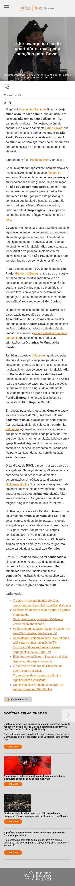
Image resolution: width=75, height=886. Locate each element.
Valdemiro (54, 172)
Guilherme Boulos (26, 273)
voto (8, 219)
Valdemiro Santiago (33, 109)
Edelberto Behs (40, 159)
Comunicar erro (18, 699)
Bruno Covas (53, 128)
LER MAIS (13, 746)
